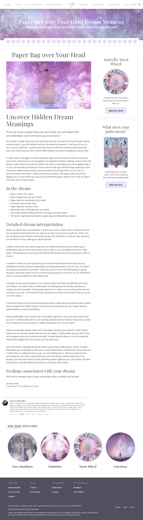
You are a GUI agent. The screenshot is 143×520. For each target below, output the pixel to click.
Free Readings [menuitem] (53, 5)
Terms (125, 507)
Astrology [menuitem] (114, 5)
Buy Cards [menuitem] (131, 5)
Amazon (22, 414)
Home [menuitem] (8, 5)
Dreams (55, 492)
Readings (77, 487)
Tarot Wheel (35, 492)
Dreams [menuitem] (83, 5)
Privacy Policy (14, 492)
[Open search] (139, 4)
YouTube (28, 414)
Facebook (46, 414)
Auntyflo (16, 506)
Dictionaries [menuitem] (34, 5)
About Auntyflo (14, 487)
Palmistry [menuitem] (98, 5)
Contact (11, 496)
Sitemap (117, 507)
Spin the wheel (115, 110)
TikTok (33, 414)
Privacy (132, 507)
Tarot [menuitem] (19, 5)
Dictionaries (57, 487)
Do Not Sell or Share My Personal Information (23, 509)
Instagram (39, 414)
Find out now (116, 184)
